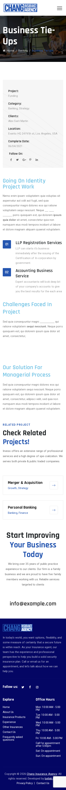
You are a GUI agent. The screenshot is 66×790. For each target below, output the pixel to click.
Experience (9, 722)
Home (9, 50)
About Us (8, 712)
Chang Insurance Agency (42, 774)
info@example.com (33, 603)
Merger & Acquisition (25, 482)
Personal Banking (22, 507)
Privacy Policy (25, 783)
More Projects (11, 466)
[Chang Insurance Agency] (20, 8)
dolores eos (47, 321)
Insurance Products (14, 717)
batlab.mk (50, 778)
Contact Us (9, 732)
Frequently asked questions (13, 738)
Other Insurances (13, 727)
